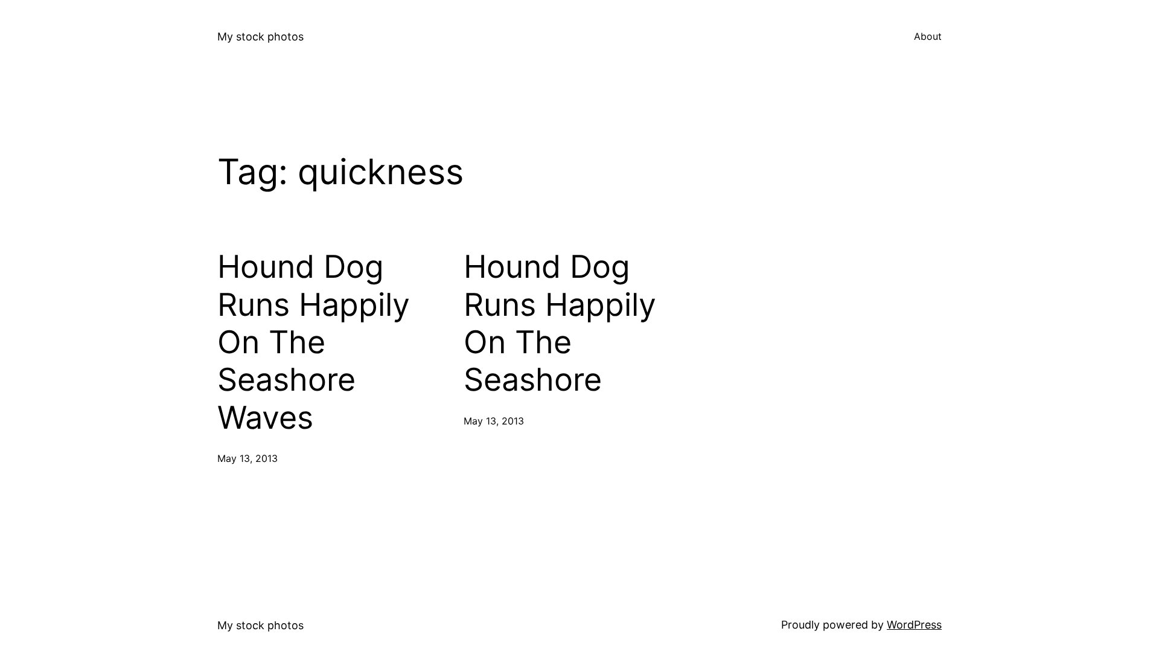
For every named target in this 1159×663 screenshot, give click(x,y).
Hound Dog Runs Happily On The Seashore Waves (313, 342)
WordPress (914, 624)
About (928, 36)
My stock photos (260, 36)
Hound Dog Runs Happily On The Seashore (560, 323)
